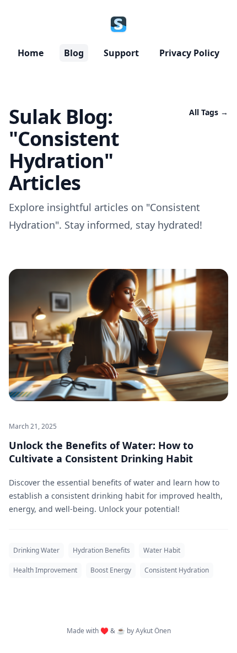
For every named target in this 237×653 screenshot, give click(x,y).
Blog (74, 53)
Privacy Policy (189, 53)
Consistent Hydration (176, 570)
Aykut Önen (153, 630)
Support (121, 53)
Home (31, 53)
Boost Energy (110, 570)
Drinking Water (36, 550)
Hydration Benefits (101, 550)
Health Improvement (45, 570)
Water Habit (161, 550)
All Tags (208, 112)
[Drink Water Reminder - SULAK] (118, 24)
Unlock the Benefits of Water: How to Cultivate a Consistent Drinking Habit (101, 452)
